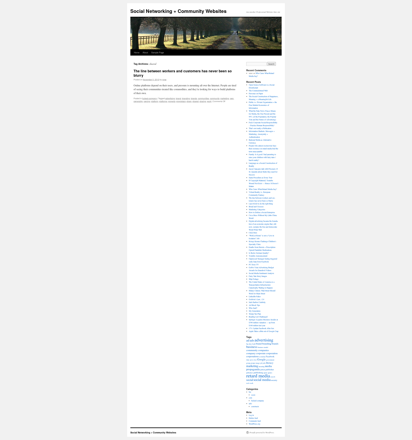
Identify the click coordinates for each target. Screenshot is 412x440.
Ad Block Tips (254, 305)
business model (263, 347)
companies (263, 350)
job (261, 363)
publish (262, 369)
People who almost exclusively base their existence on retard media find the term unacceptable (263, 148)
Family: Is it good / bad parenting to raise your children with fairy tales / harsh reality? (262, 157)
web (247, 383)
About (145, 52)
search (273, 377)
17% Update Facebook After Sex (261, 328)
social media (262, 379)
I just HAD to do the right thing (261, 203)
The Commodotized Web (258, 90)
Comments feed (255, 421)
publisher (270, 369)
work (209, 101)
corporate (261, 353)
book (253, 344)
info (250, 403)
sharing (203, 101)
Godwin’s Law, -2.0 (256, 299)
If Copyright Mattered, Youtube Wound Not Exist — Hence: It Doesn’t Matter (263, 183)
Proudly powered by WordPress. (261, 432)
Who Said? (253, 308)
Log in (251, 415)
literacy (269, 362)
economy (262, 356)
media (268, 366)
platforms (163, 101)
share (189, 101)
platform (154, 101)
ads (252, 340)
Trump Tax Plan (255, 313)
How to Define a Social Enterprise (262, 212)
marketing (224, 98)
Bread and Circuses (256, 206)
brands (194, 98)
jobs (264, 363)
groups (253, 363)
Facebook (270, 356)
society (274, 380)
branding (186, 98)
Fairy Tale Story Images (258, 276)
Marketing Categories (257, 209)
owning (147, 101)
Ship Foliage (253, 279)
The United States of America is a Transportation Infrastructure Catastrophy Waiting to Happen (261, 285)
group (248, 363)
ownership (138, 101)
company (251, 353)
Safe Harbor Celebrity (257, 302)
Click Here (253, 232)
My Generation (254, 311)
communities (203, 98)
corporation (272, 353)
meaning (261, 366)
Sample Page (157, 52)
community (214, 98)
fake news (249, 360)
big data (249, 344)
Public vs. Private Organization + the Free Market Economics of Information (263, 105)
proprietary (181, 101)
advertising (170, 98)
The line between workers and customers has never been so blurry (183, 73)
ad (247, 340)
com (250, 397)
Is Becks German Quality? (259, 253)
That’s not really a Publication (260, 128)
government (270, 360)
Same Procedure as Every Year (260, 177)
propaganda (253, 369)
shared (195, 101)
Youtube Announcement (258, 255)
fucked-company (149, 98)
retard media (258, 375)
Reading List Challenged (258, 316)
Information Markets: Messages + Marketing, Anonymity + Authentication (262, 134)
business (251, 346)
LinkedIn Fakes (255, 296)
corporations (252, 356)
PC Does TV (254, 264)
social (249, 380)
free (255, 360)
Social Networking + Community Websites (178, 10)
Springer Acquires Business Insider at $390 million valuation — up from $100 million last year (263, 322)
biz (250, 392)
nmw (164, 79)
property (171, 101)
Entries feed (253, 418)
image (258, 363)
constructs (255, 406)
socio (253, 394)
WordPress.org (254, 423)
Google (261, 359)
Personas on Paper (256, 93)
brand (178, 98)
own (232, 98)
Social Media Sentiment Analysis (261, 273)
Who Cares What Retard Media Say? (263, 189)
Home (136, 52)
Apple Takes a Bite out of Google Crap (263, 331)
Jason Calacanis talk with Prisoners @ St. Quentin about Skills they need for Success (263, 171)
